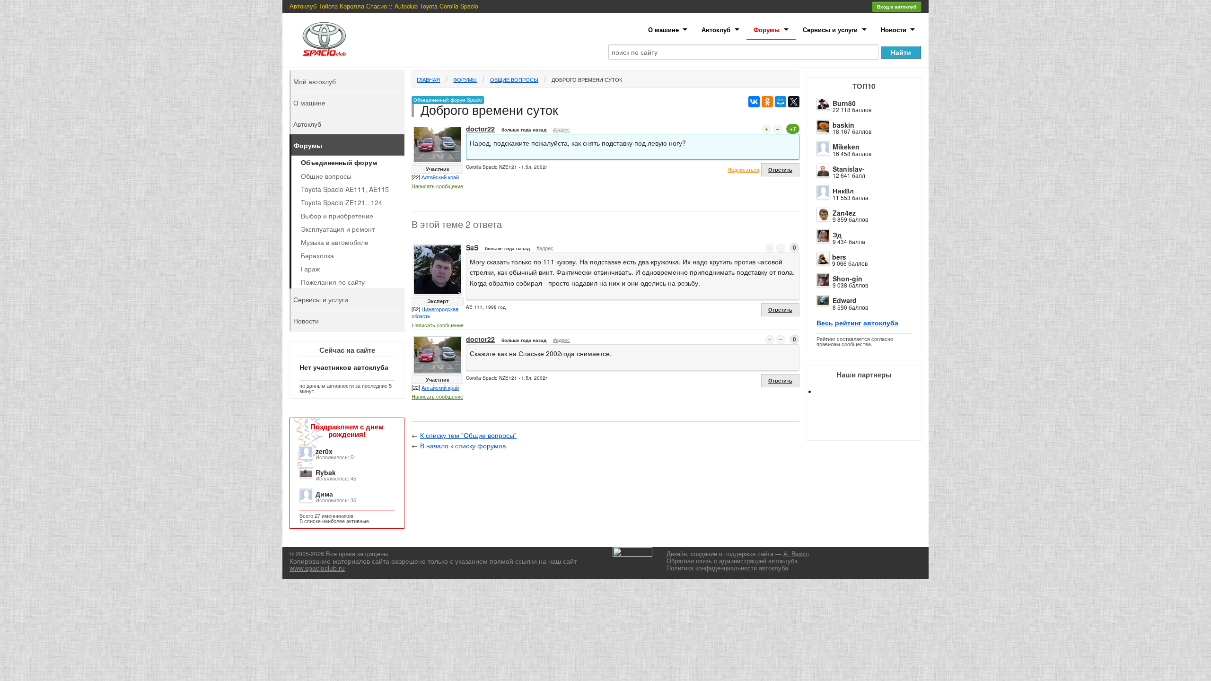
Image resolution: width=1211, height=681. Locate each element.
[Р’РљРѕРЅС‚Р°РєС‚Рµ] (754, 101)
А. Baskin (796, 554)
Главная (428, 79)
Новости (893, 29)
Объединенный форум (339, 162)
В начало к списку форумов (463, 445)
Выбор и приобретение (337, 215)
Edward (845, 300)
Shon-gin (847, 278)
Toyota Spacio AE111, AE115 (345, 189)
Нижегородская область (435, 312)
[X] (793, 101)
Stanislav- (849, 169)
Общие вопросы (514, 79)
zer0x (324, 451)
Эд (837, 234)
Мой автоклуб (314, 81)
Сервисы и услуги (830, 29)
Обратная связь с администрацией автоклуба (732, 561)
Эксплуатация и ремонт (338, 229)
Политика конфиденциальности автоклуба (727, 568)
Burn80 (844, 103)
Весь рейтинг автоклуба (857, 322)
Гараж (310, 268)
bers (839, 257)
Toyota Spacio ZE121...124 (341, 202)
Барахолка (317, 255)
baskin (843, 125)
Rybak (326, 472)
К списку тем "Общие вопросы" (468, 435)
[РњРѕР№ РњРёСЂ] (780, 101)
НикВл (843, 190)
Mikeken (846, 146)
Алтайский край (440, 177)
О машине (663, 29)
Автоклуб (716, 29)
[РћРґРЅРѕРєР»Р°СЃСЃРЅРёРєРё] (767, 101)
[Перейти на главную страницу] (324, 39)
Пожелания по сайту (333, 282)
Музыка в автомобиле (335, 242)
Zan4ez (844, 213)
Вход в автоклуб (896, 6)
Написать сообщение (437, 186)
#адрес (561, 129)
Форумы (767, 29)
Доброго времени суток (587, 79)
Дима (324, 493)
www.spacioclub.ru (317, 568)
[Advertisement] (871, 425)
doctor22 (480, 128)
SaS (472, 247)
